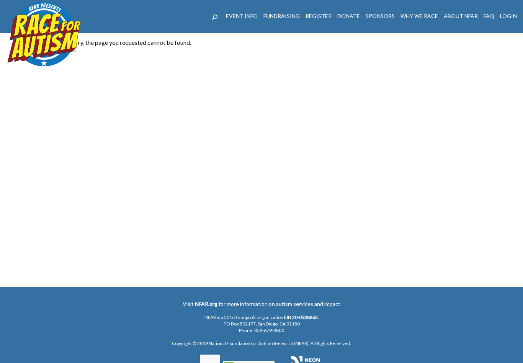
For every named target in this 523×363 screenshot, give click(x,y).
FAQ (489, 16)
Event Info (242, 16)
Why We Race (419, 16)
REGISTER (319, 16)
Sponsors (380, 16)
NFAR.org (206, 304)
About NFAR (461, 16)
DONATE (348, 16)
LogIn (508, 16)
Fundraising (281, 16)
